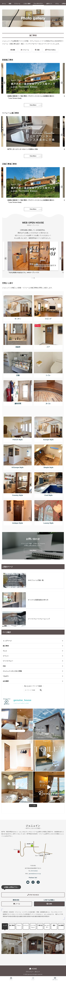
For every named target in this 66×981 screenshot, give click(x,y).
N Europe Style (17, 467)
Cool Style (48, 495)
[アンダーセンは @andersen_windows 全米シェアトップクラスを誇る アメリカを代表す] (17, 787)
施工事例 (6, 646)
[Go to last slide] (4, 82)
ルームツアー (47, 926)
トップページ (7, 641)
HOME (34, 969)
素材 (54, 925)
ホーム (11, 979)
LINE (50, 904)
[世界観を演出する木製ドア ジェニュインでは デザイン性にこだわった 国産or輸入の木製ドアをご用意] (17, 755)
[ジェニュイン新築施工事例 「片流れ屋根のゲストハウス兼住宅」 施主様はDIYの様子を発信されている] (49, 724)
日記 (4, 666)
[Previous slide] (5, 258)
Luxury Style (48, 523)
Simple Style (48, 467)
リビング (48, 319)
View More (33, 105)
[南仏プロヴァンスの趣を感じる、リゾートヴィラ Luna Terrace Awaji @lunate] (49, 787)
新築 (13, 50)
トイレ (48, 375)
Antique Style (17, 523)
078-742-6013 (34, 871)
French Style (18, 440)
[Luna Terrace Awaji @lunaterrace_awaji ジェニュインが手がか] (17, 724)
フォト (5, 651)
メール (17, 904)
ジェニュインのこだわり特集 (12, 671)
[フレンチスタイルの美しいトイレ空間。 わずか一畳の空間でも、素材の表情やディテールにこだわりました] (49, 755)
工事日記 (40, 925)
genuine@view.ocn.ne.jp (35, 873)
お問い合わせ (55, 979)
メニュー (33, 979)
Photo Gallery (51, 50)
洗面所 (17, 347)
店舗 (38, 50)
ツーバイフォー (8, 661)
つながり (6, 676)
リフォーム (26, 50)
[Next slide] (61, 82)
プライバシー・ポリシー (33, 971)
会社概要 (6, 681)
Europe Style (48, 440)
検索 (41, 690)
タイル (48, 403)
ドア (48, 347)
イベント (6, 656)
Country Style (17, 495)
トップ (5, 925)
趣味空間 (18, 403)
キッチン (18, 319)
